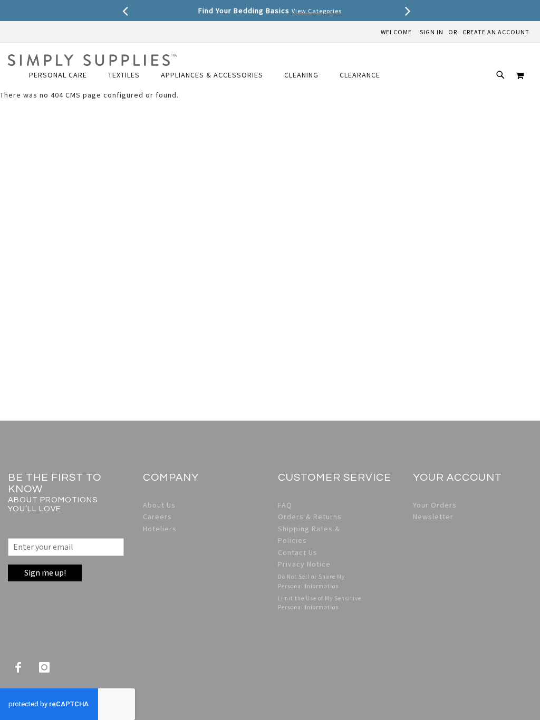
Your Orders (435, 505)
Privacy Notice (304, 564)
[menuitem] (63, 75)
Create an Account (495, 32)
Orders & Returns (310, 516)
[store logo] (92, 60)
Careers (157, 516)
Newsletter (433, 516)
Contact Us (297, 552)
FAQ (285, 505)
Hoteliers (160, 528)
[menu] (210, 75)
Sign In (431, 32)
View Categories (317, 11)
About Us (159, 505)
